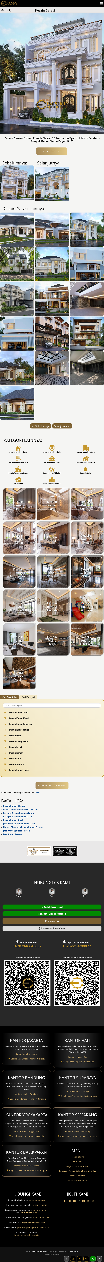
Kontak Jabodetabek (53, 907)
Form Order (52, 921)
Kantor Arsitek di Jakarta (26, 1054)
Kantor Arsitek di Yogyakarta (26, 1131)
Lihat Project (52, 151)
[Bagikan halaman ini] (86, 1258)
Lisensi (37, 793)
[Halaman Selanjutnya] (99, 1258)
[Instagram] (69, 1201)
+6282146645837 (27, 946)
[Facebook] (64, 1201)
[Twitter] (88, 1202)
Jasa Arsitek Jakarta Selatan (16, 830)
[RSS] (93, 1201)
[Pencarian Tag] (9, 10)
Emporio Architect (41, 1251)
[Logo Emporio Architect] (9, 3)
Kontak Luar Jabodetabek (53, 914)
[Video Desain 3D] (79, 1258)
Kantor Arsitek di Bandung (26, 1094)
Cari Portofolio (9, 697)
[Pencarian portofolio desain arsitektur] (73, 1258)
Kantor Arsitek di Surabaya (77, 1091)
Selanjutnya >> (62, 426)
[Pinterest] (83, 1201)
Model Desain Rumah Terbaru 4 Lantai (21, 809)
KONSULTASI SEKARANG (52, 785)
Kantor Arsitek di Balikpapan (26, 1165)
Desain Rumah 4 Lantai (14, 806)
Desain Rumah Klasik (13, 820)
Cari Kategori (28, 697)
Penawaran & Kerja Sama (53, 928)
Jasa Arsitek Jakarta (12, 834)
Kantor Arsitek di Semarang (77, 1131)
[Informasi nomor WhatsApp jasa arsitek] (93, 1258)
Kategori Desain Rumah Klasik (17, 816)
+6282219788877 (77, 946)
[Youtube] (74, 1201)
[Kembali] (3, 10)
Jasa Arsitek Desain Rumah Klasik (19, 823)
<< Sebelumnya (41, 426)
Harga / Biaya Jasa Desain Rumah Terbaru (23, 827)
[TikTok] (79, 1201)
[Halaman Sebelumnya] (66, 1258)
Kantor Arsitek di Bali (77, 1057)
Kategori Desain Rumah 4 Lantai (18, 813)
